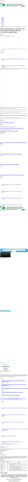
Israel (7, 399)
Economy (3, 19)
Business (3, 18)
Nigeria (10, 399)
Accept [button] (5, 450)
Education (3, 20)
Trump (19, 399)
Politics (2, 23)
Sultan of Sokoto (14, 399)
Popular (2, 401)
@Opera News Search (13, 398)
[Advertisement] (14, 12)
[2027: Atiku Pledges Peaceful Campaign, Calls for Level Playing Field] (7, 152)
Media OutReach (3, 22)
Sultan (11, 399)
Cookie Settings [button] (2, 450)
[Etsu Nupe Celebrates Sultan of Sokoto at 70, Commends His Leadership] (6, 173)
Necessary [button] (1, 459)
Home (2, 17)
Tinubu (17, 399)
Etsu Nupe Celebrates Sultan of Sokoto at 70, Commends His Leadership (11, 175)
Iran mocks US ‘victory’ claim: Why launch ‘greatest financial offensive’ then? (12, 204)
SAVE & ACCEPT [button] (2, 471)
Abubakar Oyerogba (9, 444)
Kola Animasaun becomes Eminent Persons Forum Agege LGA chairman (11, 441)
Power (2, 21)
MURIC (9, 399)
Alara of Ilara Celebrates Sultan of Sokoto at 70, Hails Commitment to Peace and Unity (13, 422)
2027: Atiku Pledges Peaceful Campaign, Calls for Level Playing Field (11, 154)
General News (3, 26)
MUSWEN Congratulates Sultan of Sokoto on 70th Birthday (9, 164)
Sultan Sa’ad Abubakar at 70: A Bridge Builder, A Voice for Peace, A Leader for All (12, 191)
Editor (1, 124)
